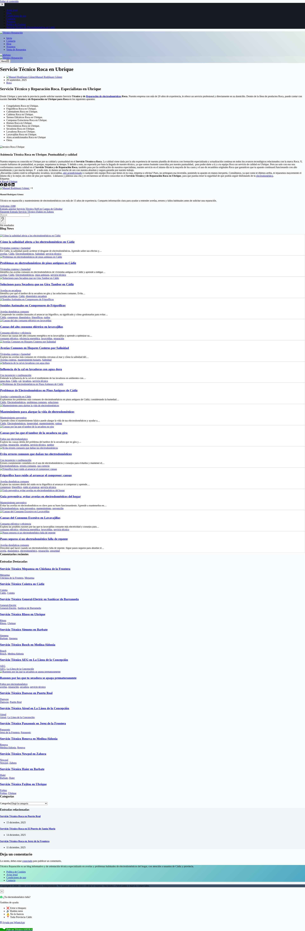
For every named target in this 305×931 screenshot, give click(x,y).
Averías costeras (8, 359)
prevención (58, 508)
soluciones (53, 402)
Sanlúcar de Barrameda (29, 608)
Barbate (4, 638)
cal (19, 381)
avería (3, 550)
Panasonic (5, 729)
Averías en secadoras (10, 290)
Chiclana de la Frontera (11, 578)
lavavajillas (46, 338)
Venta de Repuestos (16, 49)
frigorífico (17, 487)
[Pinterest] (9, 185)
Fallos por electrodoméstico (14, 439)
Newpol (4, 760)
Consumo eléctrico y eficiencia (15, 332)
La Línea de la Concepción (20, 668)
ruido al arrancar (31, 487)
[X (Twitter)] (6, 185)
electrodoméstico (264, 175)
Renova (4, 744)
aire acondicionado (72, 173)
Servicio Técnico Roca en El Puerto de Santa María (27, 828)
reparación (59, 338)
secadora (24, 444)
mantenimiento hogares (29, 359)
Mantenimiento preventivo (13, 417)
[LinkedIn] (13, 185)
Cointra (3, 590)
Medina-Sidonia (16, 653)
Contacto (10, 41)
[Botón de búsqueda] (3, 220)
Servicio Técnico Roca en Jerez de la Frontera (24, 841)
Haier (3, 775)
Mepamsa (5, 575)
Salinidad (39, 253)
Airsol (3, 714)
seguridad (55, 550)
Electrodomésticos (25, 253)
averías (3, 253)
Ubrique (12, 181)
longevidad (32, 423)
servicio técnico (53, 253)
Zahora (13, 762)
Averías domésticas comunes (14, 311)
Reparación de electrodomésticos (103, 96)
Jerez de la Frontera (10, 732)
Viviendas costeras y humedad (15, 248)
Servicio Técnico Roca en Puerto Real (20, 816)
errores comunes (28, 466)
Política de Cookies (16, 871)
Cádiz (11, 253)
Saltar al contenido (9, 1)
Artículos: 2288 (8, 206)
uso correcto (43, 466)
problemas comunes (37, 402)
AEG (2, 666)
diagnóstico (24, 317)
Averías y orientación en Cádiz (15, 396)
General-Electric (8, 605)
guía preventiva (27, 508)
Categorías (5, 803)
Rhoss (3, 620)
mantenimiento (46, 423)
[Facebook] (2, 185)
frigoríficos (37, 317)
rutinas (58, 423)
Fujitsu (3, 790)
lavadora (27, 381)
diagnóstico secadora (36, 296)
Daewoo (4, 699)
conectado (27, 861)
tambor (50, 444)
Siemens (4, 635)
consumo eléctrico (9, 338)
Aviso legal (12, 874)
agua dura (5, 381)
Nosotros (10, 46)
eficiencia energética (30, 338)
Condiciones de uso (16, 877)
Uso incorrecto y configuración (15, 375)
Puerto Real (16, 702)
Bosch (3, 651)
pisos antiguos (42, 275)
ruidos (47, 317)
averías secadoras (8, 296)
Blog (8, 43)
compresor (12, 317)
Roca (9, 82)
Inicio (9, 38)
